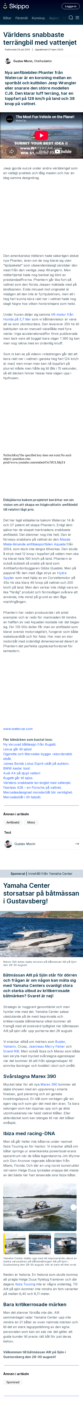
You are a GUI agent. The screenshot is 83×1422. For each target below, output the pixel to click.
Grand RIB (11, 1051)
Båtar (7, 18)
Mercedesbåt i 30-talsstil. (22, 797)
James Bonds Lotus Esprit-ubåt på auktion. (36, 764)
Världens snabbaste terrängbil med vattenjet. (37, 783)
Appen (54, 18)
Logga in (70, 6)
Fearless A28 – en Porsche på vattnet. (32, 788)
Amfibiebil (12, 822)
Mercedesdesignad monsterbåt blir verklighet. (38, 792)
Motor (31, 822)
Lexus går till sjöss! (17, 749)
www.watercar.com (18, 729)
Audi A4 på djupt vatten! (21, 773)
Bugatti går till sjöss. (18, 778)
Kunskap (38, 18)
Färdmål (21, 18)
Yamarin (9, 1046)
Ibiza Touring (25, 1284)
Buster (60, 1042)
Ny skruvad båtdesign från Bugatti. (29, 744)
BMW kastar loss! (16, 768)
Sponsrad (12, 1382)
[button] (74, 1207)
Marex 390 (48, 1084)
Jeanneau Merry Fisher (47, 1046)
